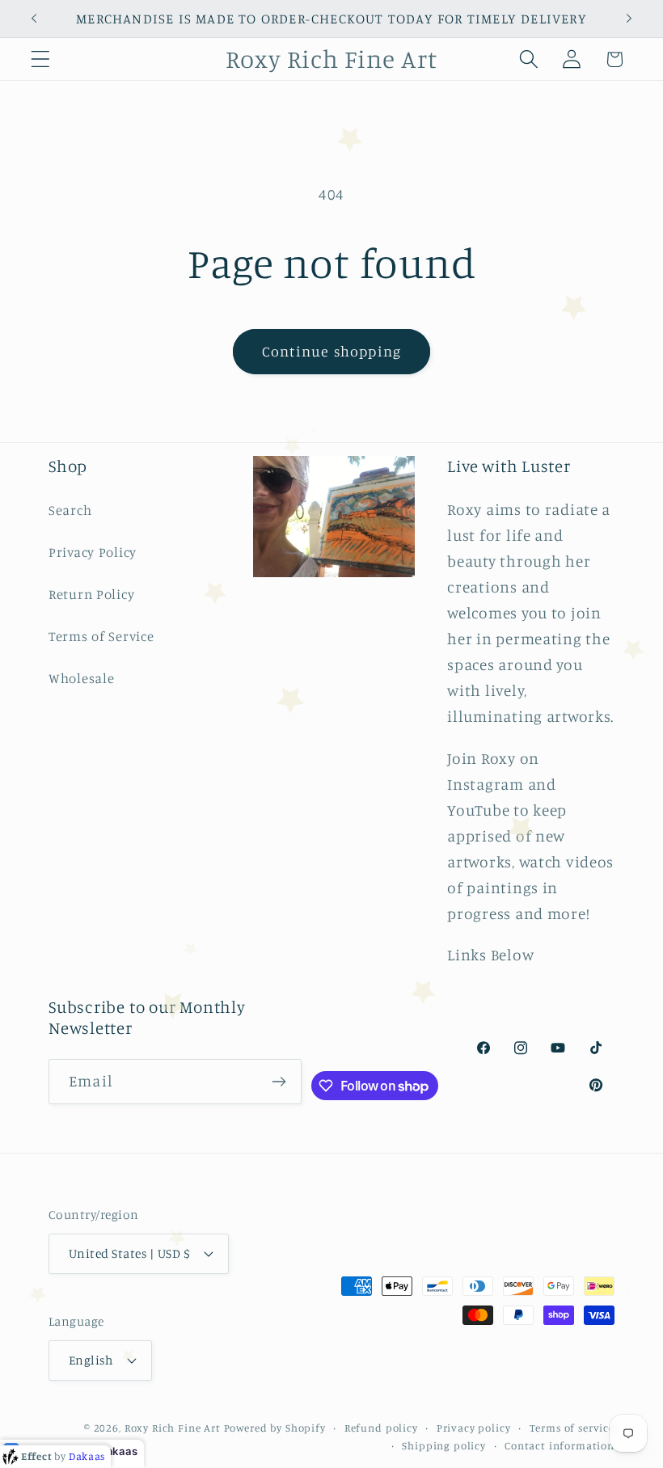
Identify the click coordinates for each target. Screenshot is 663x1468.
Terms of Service (101, 636)
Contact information (559, 1445)
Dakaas (118, 1451)
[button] (40, 59)
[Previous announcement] (34, 18)
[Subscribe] (279, 1081)
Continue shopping (331, 351)
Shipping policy (444, 1445)
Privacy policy (474, 1427)
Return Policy (91, 594)
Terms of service (572, 1427)
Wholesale (81, 678)
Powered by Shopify (275, 1427)
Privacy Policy (93, 552)
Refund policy (381, 1427)
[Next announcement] (629, 18)
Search (70, 510)
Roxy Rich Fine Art (173, 1427)
